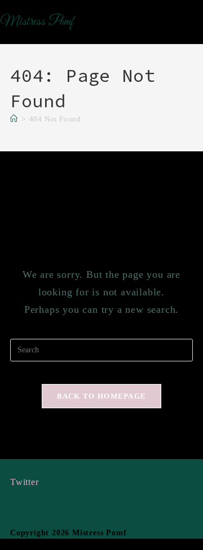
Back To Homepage (102, 396)
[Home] (14, 119)
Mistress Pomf (36, 22)
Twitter (24, 482)
